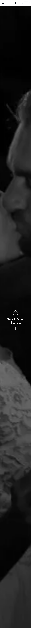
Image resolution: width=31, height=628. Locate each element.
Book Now (26, 2)
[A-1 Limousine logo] (16, 3)
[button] (3, 3)
